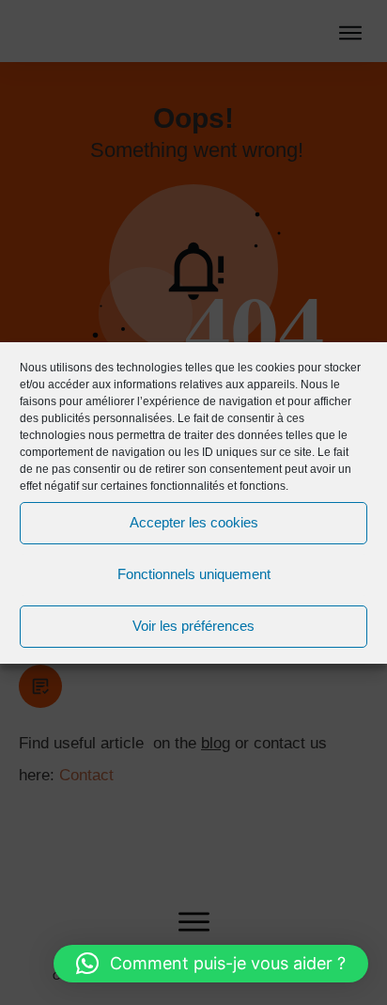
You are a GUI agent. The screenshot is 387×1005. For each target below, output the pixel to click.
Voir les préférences (193, 626)
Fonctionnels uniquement (194, 574)
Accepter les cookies (194, 522)
